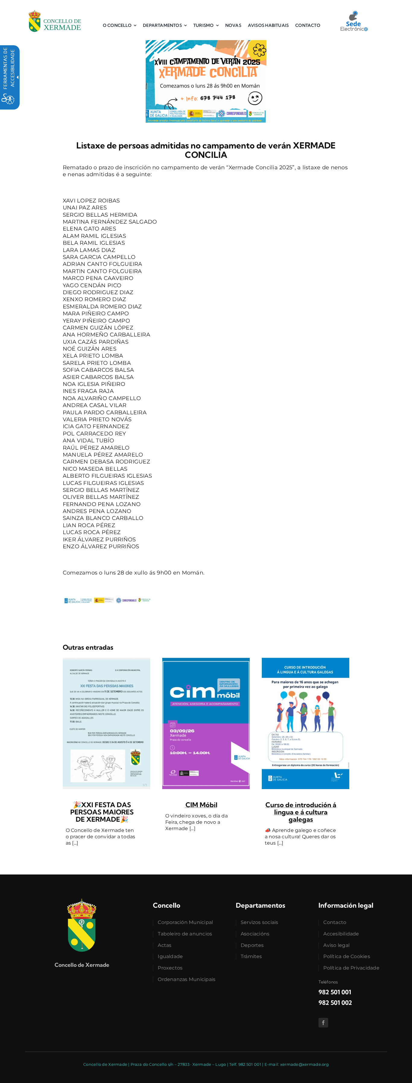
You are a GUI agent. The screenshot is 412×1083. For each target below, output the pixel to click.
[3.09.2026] (206, 660)
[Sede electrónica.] (354, 13)
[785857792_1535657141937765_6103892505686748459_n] (106, 660)
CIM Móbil (201, 805)
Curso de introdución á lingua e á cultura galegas (300, 812)
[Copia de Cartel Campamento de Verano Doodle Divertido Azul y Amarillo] (206, 43)
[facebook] (323, 1022)
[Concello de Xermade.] (54, 8)
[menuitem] (119, 25)
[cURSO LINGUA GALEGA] (305, 660)
